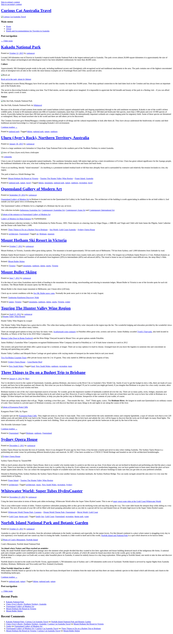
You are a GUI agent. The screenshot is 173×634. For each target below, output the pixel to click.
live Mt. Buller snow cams (44, 293)
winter (67, 302)
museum (51, 234)
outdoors (54, 131)
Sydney (69, 485)
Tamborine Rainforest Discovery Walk (23, 297)
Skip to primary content (10, 2)
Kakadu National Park (21, 47)
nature (47, 131)
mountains (49, 183)
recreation (83, 183)
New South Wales (16, 366)
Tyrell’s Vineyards (144, 332)
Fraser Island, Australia (84, 178)
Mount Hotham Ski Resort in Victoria (23, 178)
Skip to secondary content (11, 4)
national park (14, 131)
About (8, 29)
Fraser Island (13, 480)
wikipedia (8, 157)
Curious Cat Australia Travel (26, 10)
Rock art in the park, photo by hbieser (16, 79)
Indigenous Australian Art (30, 210)
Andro (8, 626)
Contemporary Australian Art (53, 210)
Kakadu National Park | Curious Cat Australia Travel (27, 622)
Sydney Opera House (86, 230)
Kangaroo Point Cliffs (28, 416)
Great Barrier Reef (34, 362)
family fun (40, 516)
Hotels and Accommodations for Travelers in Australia (27, 31)
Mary (27, 379)
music (38, 485)
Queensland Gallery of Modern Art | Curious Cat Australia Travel (32, 628)
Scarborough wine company (64, 332)
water (86, 516)
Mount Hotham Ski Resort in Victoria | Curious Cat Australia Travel (33, 631)
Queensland (24, 234)
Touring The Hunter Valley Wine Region (56, 178)
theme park (23, 516)
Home (8, 26)
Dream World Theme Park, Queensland (59, 512)
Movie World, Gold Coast (87, 512)
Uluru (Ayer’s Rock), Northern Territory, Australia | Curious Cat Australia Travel (38, 624)
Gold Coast (13, 516)
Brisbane (43, 234)
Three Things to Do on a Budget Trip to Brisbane (28, 230)
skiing (42, 266)
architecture (13, 234)
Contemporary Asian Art (75, 210)
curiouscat (30, 53)
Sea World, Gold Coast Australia (63, 230)
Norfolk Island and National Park (114, 535)
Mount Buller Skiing (16, 261)
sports (48, 266)
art (37, 234)
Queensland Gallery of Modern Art (31, 189)
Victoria (12, 266)
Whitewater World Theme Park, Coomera (24, 512)
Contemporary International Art (101, 210)
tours (70, 366)
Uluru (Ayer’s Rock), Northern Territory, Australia (45, 137)
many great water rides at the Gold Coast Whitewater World (137, 501)
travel (28, 183)
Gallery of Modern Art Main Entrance (16, 219)
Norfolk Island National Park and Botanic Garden (44, 522)
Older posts (7, 41)
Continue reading (9, 127)
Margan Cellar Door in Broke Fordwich (17, 338)
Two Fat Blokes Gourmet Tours (13, 358)
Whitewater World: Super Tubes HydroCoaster (42, 491)
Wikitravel (38, 105)
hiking (29, 131)
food (33, 366)
